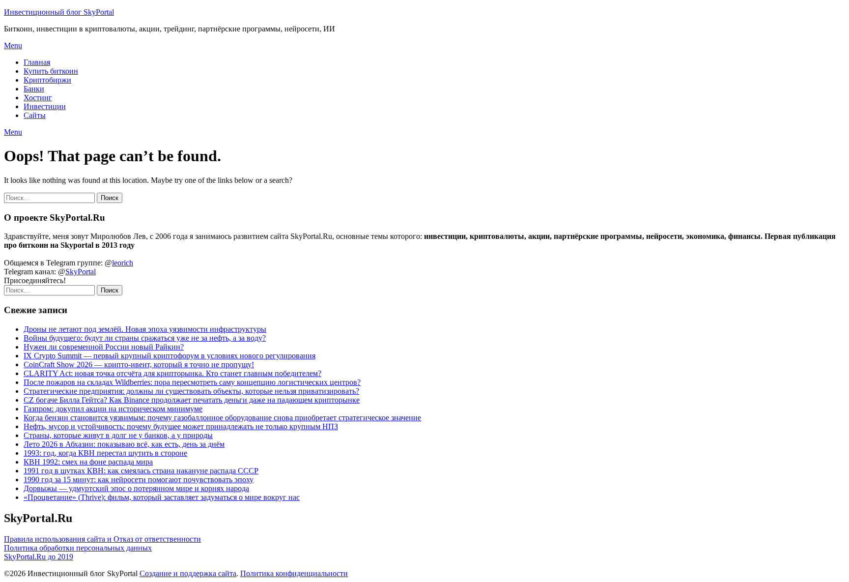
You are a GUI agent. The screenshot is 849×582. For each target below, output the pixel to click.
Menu (13, 45)
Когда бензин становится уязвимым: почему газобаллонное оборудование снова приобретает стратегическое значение (222, 417)
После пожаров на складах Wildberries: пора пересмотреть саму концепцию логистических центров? (192, 382)
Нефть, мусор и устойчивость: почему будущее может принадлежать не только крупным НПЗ (181, 426)
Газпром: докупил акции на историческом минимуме (113, 409)
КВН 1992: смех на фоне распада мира (88, 462)
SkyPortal (80, 271)
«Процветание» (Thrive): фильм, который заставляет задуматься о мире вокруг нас (162, 497)
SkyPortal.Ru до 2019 (38, 557)
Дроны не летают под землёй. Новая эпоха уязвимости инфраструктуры (145, 329)
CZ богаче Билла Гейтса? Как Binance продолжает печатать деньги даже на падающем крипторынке (192, 400)
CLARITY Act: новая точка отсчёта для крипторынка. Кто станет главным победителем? (172, 373)
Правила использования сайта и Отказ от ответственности (102, 539)
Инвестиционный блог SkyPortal (59, 12)
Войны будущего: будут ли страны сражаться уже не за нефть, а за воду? (145, 338)
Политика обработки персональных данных (78, 548)
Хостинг (38, 97)
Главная (37, 62)
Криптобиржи (47, 80)
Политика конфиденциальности (294, 573)
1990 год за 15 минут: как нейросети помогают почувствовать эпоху (139, 479)
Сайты (35, 115)
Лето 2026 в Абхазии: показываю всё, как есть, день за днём (124, 444)
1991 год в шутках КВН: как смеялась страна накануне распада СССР (141, 470)
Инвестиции (45, 106)
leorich (122, 263)
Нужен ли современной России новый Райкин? (104, 347)
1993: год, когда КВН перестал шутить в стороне (105, 453)
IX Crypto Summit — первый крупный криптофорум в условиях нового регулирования (169, 355)
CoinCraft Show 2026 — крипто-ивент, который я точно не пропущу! (139, 364)
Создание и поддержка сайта (188, 573)
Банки (34, 89)
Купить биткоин (51, 71)
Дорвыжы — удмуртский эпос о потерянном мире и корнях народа (136, 488)
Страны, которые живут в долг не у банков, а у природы (118, 435)
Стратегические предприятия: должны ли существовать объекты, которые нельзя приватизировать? (191, 391)
